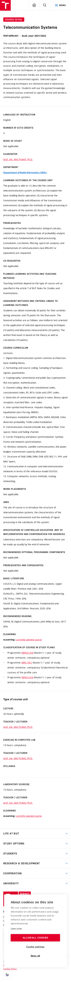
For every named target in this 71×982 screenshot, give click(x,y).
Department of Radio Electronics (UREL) (25, 172)
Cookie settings (35, 947)
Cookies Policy (10, 968)
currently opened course (29, 639)
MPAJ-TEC (26, 662)
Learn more (16, 928)
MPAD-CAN (27, 652)
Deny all (35, 956)
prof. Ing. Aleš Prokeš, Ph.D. (18, 159)
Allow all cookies (35, 938)
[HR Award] (7, 975)
